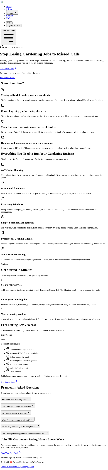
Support (30, 467)
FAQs (8, 18)
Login (9, 23)
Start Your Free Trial (9, 453)
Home (8, 7)
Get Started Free (7, 69)
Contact (9, 16)
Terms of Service (8, 467)
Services (10, 13)
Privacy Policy (21, 467)
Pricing (9, 9)
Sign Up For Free (13, 26)
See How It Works (7, 77)
